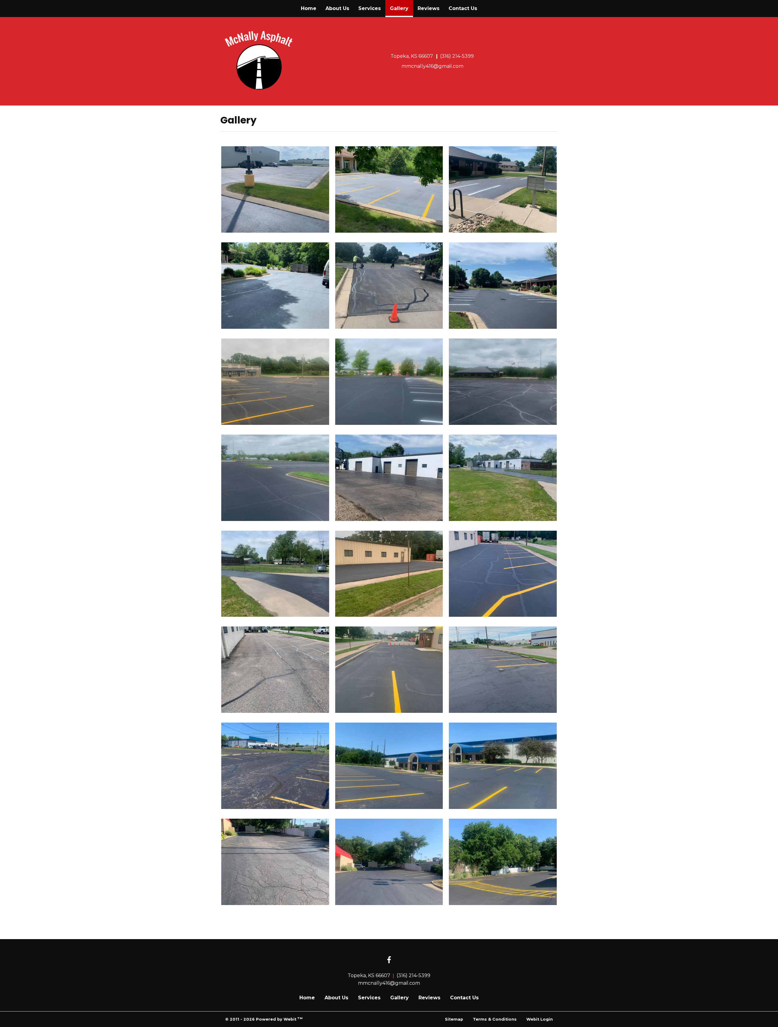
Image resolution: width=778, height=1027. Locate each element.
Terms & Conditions (495, 1019)
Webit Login (539, 1019)
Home (308, 8)
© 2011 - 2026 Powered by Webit (263, 1019)
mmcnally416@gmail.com (432, 66)
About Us (337, 8)
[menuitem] (308, 8)
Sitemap (454, 1019)
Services (369, 8)
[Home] (259, 60)
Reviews (428, 8)
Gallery (401, 8)
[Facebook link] (389, 960)
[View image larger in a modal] (275, 189)
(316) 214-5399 (457, 56)
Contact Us (463, 8)
